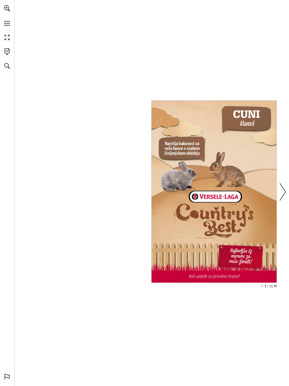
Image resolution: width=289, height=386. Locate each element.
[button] (7, 8)
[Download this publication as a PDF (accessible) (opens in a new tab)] (7, 52)
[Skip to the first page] (262, 286)
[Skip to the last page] (275, 286)
